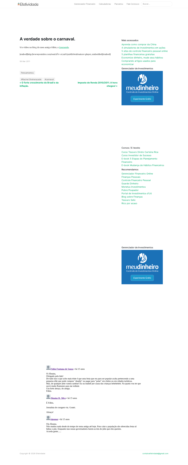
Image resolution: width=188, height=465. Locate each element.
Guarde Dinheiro (130, 183)
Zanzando (64, 47)
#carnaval (49, 79)
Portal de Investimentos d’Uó (137, 193)
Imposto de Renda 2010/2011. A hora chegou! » (97, 84)
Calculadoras (105, 4)
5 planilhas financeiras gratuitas (138, 54)
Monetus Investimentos (134, 186)
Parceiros (119, 4)
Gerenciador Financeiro (84, 4)
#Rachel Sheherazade (31, 79)
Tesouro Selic (129, 200)
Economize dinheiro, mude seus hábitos (142, 57)
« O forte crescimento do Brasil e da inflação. (39, 84)
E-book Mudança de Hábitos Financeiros (143, 165)
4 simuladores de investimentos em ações (143, 47)
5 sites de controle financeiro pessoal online (145, 51)
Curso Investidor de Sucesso (136, 155)
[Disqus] (94, 327)
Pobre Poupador (130, 190)
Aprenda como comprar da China (139, 44)
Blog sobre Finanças (132, 196)
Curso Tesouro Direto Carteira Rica (140, 152)
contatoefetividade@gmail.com (155, 453)
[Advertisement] (72, 22)
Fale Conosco (133, 4)
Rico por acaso (129, 203)
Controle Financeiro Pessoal (136, 180)
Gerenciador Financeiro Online (137, 173)
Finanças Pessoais (131, 177)
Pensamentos (27, 73)
